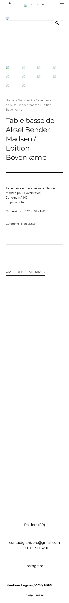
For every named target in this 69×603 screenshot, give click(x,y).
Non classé (25, 100)
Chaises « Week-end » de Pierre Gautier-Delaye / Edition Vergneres (34, 332)
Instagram (34, 566)
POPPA (39, 595)
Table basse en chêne (34, 445)
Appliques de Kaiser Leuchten (34, 391)
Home (10, 100)
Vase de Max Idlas (34, 498)
